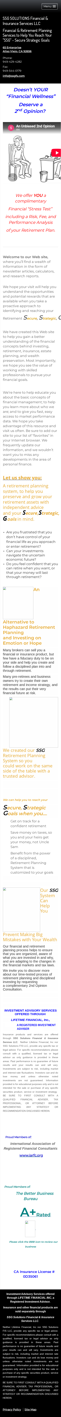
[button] (50, 6)
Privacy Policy (12, 1409)
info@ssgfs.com (14, 76)
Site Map (30, 1409)
